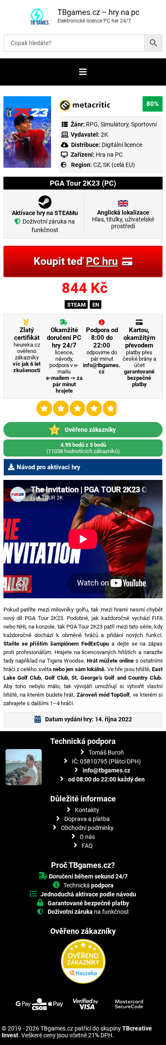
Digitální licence (121, 144)
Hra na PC (108, 154)
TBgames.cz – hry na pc (98, 12)
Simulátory (114, 124)
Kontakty (87, 810)
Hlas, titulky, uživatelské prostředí (123, 219)
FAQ (87, 845)
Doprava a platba (87, 818)
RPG (92, 124)
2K (104, 134)
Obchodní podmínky (87, 827)
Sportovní (144, 124)
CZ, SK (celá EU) (114, 164)
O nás (87, 836)
